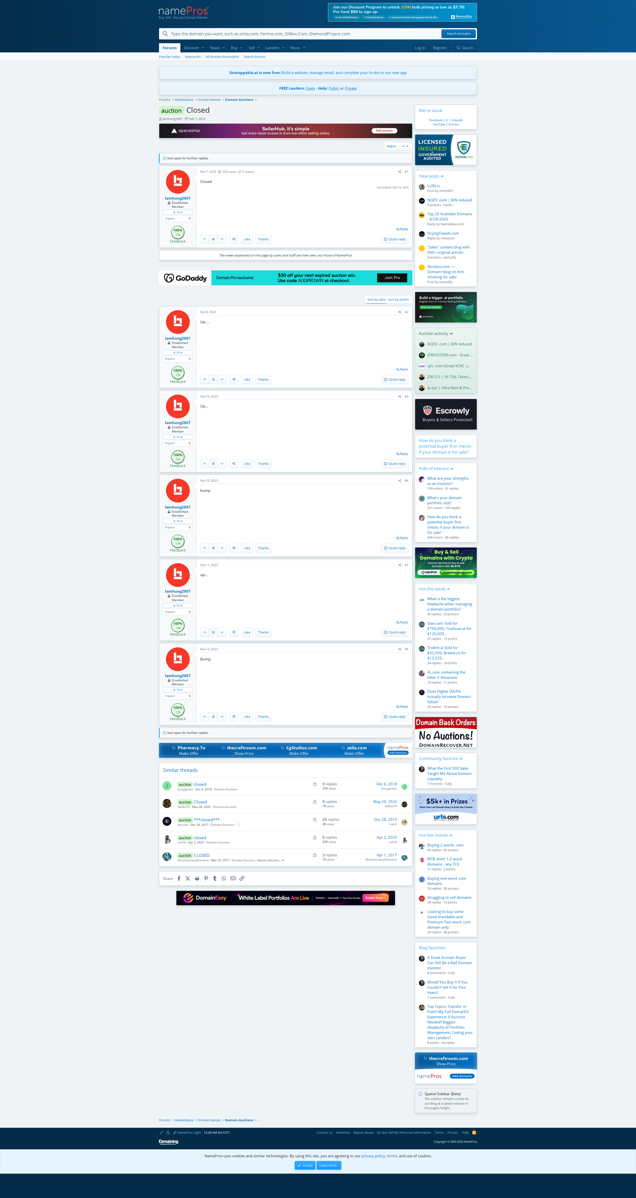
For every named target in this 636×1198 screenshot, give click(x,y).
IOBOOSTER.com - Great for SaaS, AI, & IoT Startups (450, 354)
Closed (200, 802)
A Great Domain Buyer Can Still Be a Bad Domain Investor (449, 962)
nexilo (447, 205)
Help (465, 1132)
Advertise (343, 1132)
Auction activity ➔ (436, 333)
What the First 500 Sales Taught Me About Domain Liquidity (449, 773)
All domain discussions (222, 56)
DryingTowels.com (443, 233)
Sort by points (398, 299)
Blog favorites (432, 947)
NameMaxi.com (452, 224)
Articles (453, 124)
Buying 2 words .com (445, 844)
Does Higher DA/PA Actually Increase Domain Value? (449, 696)
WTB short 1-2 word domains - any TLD (444, 861)
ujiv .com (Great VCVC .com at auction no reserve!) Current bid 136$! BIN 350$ (450, 365)
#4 (406, 480)
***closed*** (207, 820)
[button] (202, 47)
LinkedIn (457, 120)
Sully (448, 783)
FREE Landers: (292, 88)
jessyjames (185, 789)
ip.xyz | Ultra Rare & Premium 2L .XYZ (450, 387)
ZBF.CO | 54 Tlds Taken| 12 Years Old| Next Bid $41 (450, 376)
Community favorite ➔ (440, 758)
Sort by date (376, 299)
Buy (234, 47)
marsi (393, 824)
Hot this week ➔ (434, 589)
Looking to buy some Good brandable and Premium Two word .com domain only (449, 919)
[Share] (400, 172)
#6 (406, 649)
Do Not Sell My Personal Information (404, 1132)
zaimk (182, 842)
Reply (404, 229)
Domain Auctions (226, 789)
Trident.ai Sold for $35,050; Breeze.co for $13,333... (446, 652)
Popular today (169, 56)
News (215, 47)
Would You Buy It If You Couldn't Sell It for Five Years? (447, 987)
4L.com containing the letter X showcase (446, 675)
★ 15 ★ (178, 212)
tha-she (183, 825)
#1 (406, 172)
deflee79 (184, 807)
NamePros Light (188, 1132)
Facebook (435, 120)
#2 (406, 312)
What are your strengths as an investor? (448, 481)
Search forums (254, 56)
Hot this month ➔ (435, 835)
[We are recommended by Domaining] (168, 1144)
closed (200, 784)
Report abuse (363, 1132)
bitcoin (262, 860)
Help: (323, 88)
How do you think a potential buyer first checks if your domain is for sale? (445, 446)
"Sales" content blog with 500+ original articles (448, 250)
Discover (191, 47)
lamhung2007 (172, 118)
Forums (170, 47)
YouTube (439, 124)
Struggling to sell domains (449, 897)
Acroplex (447, 1042)
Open (310, 88)
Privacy (452, 1132)
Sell (252, 47)
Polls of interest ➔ (436, 468)
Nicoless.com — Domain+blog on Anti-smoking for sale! (446, 271)
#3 (406, 396)
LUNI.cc (433, 185)
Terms (439, 1132)
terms (392, 1155)
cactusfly (449, 257)
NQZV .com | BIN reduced (449, 199)
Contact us (324, 1132)
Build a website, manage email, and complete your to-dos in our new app (318, 72)
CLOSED (201, 855)
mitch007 (446, 190)
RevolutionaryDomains (193, 860)
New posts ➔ (431, 176)
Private (351, 88)
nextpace (447, 238)
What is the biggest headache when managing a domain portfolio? (449, 604)
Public (334, 88)
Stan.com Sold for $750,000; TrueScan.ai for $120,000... (449, 628)
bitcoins (273, 860)
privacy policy (373, 1155)
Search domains (459, 34)
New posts (193, 56)
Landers (272, 47)
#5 (406, 565)
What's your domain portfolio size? (444, 500)
